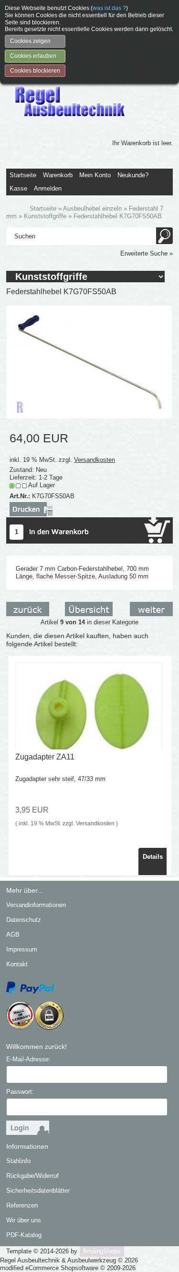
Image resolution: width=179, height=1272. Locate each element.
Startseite (23, 175)
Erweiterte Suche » (146, 253)
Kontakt (17, 964)
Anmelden (48, 188)
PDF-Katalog (24, 1235)
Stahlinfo (18, 1161)
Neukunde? (132, 175)
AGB (13, 934)
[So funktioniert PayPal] (30, 987)
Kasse (18, 188)
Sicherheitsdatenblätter (38, 1190)
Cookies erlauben (33, 56)
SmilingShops (102, 1251)
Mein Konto (95, 175)
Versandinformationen (36, 905)
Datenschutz (23, 919)
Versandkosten (94, 459)
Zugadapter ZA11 (44, 757)
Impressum (21, 949)
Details (153, 856)
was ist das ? (109, 8)
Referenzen (22, 1205)
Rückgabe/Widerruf (32, 1175)
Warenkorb (58, 175)
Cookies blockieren (35, 70)
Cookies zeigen (30, 41)
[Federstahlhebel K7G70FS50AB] (89, 361)
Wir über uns (23, 1220)
